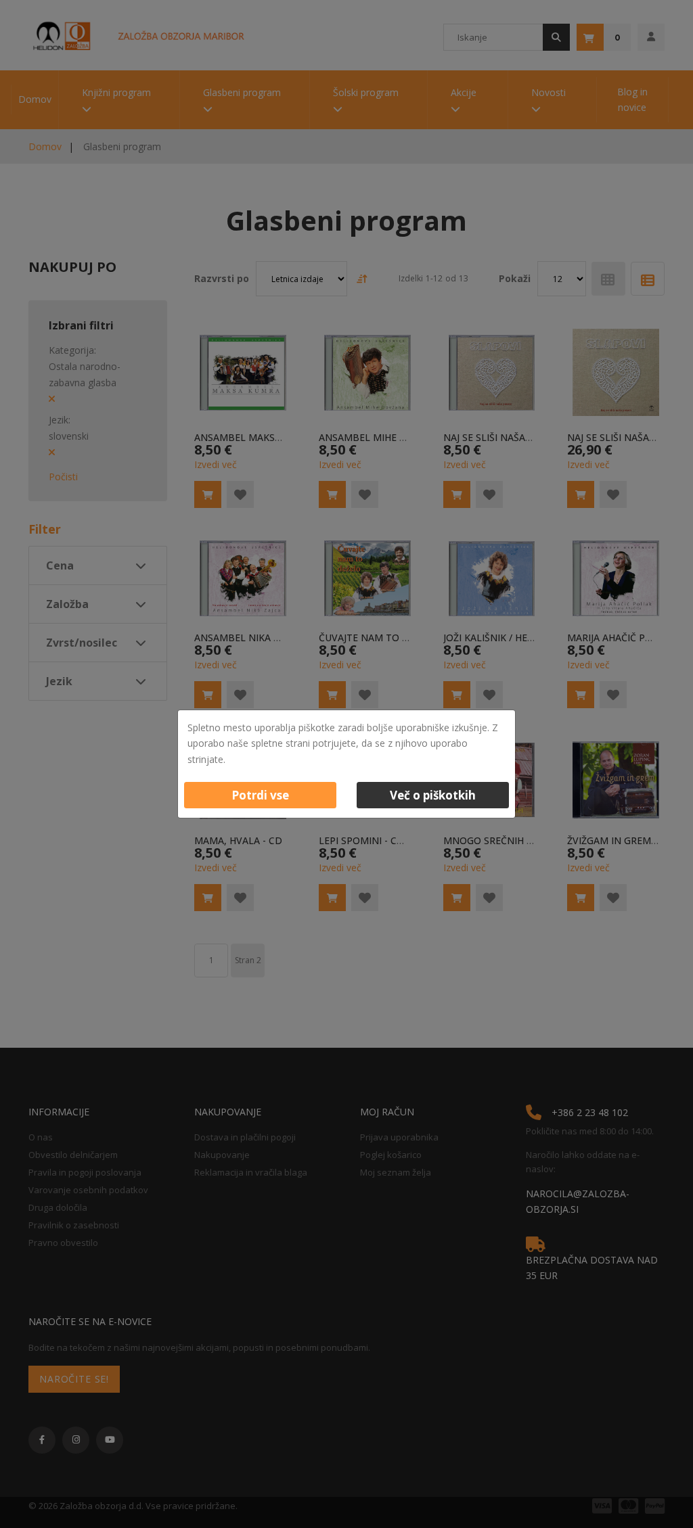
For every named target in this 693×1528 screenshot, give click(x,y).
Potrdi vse (260, 795)
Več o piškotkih (433, 795)
